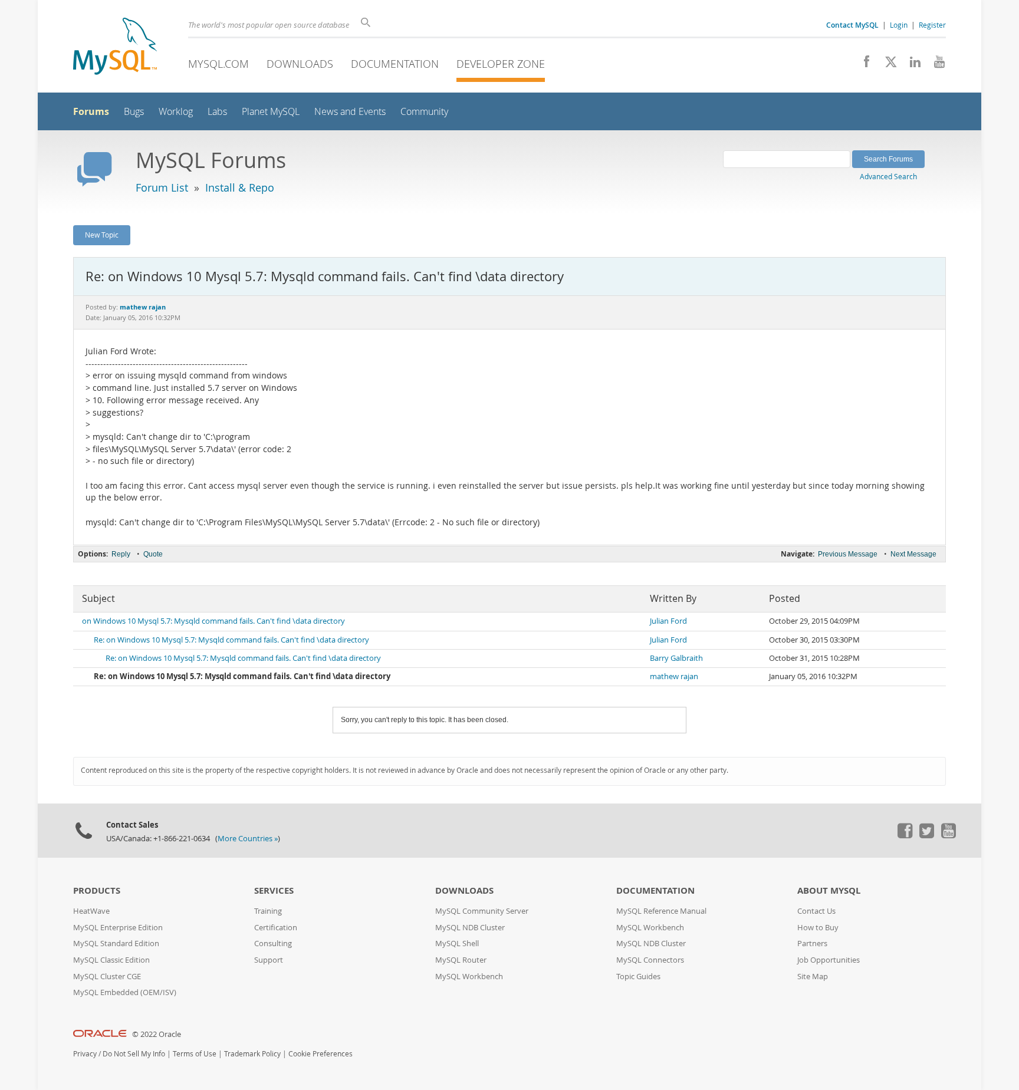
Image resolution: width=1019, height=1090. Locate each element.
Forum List (162, 187)
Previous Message (847, 554)
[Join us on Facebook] (862, 64)
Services (274, 890)
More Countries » (248, 839)
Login (899, 24)
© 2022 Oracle (156, 1034)
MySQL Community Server (481, 911)
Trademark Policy (252, 1053)
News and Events (350, 112)
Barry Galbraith (676, 658)
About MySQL (828, 890)
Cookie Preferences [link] (320, 1053)
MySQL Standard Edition (116, 943)
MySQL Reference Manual (661, 911)
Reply (120, 554)
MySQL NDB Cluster (470, 928)
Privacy (85, 1053)
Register (932, 24)
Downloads (300, 64)
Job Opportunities (828, 960)
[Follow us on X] (887, 64)
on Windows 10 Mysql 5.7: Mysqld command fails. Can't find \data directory (213, 621)
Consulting (273, 943)
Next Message (913, 554)
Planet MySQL (271, 112)
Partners (812, 943)
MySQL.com (218, 64)
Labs (217, 112)
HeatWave (91, 911)
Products (96, 890)
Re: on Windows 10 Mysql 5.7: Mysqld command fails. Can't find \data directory (231, 640)
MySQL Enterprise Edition (118, 928)
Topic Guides (638, 977)
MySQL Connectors (650, 960)
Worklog (176, 112)
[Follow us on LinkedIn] (911, 64)
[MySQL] (115, 47)
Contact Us (816, 911)
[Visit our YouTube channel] (935, 64)
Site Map (812, 977)
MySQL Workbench (469, 977)
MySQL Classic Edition (111, 960)
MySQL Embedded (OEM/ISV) (124, 992)
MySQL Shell (457, 943)
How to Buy (818, 928)
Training (268, 911)
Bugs (134, 112)
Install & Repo (239, 187)
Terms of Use (194, 1053)
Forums (91, 111)
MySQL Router (461, 960)
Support (268, 960)
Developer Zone (500, 64)
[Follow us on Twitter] (926, 835)
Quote (153, 554)
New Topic (102, 234)
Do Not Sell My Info (134, 1053)
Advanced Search (888, 176)
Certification (275, 928)
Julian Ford (668, 621)
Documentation (395, 64)
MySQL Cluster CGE (107, 977)
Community (424, 112)
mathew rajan (674, 676)
